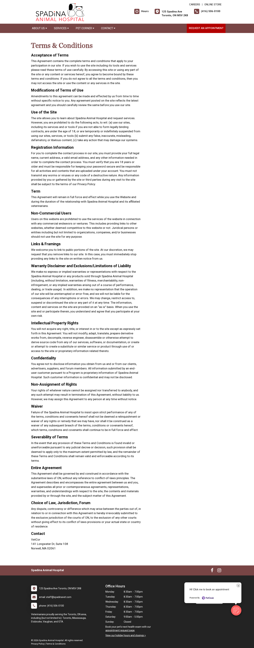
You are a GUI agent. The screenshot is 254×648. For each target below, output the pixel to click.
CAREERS (194, 4)
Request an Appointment (206, 28)
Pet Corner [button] (84, 28)
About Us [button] (38, 28)
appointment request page (120, 630)
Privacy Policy (37, 643)
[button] (236, 610)
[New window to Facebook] (212, 571)
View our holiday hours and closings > (125, 635)
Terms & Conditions (55, 643)
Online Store (213, 4)
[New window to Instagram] (219, 571)
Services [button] (60, 28)
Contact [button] (107, 28)
